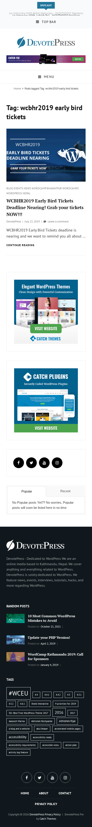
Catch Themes (48, 819)
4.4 (36, 694)
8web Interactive (40, 703)
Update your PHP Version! (49, 637)
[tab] (26, 491)
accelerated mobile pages (68, 728)
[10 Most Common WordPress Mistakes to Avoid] (15, 618)
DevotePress (13, 221)
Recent (65, 491)
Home (17, 88)
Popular (26, 491)
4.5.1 (79, 694)
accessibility (17, 737)
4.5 (68, 694)
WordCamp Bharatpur (47, 188)
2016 (59, 712)
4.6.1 (22, 703)
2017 (72, 712)
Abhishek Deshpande (41, 721)
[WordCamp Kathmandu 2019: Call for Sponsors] (15, 656)
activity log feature (18, 752)
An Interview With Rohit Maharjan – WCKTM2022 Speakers (46, 13)
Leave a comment (58, 221)
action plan (71, 745)
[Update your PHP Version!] (15, 639)
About (44, 793)
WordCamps (70, 188)
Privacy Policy (46, 804)
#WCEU (18, 693)
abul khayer (42, 728)
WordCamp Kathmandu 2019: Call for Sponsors (55, 656)
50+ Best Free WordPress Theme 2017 (28, 712)
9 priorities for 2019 (65, 703)
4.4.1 (47, 694)
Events (19, 188)
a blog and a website (19, 728)
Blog (10, 188)
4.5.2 (11, 703)
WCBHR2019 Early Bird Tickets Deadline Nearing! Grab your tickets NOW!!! (44, 207)
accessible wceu (50, 745)
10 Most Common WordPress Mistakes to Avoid (51, 618)
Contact (65, 793)
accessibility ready (42, 737)
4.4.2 (58, 694)
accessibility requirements (22, 745)
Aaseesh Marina (17, 721)
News (28, 188)
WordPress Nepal (18, 193)
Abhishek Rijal (67, 721)
